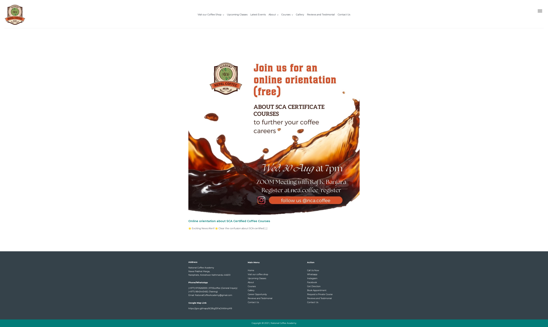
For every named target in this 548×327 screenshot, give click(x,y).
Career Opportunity (257, 294)
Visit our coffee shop (258, 274)
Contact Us (253, 302)
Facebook (312, 282)
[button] (540, 11)
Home (251, 270)
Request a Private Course (320, 294)
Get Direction (314, 286)
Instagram (312, 278)
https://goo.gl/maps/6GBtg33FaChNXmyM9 (210, 308)
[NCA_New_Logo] (15, 5)
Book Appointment (316, 290)
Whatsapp (312, 274)
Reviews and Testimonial (260, 298)
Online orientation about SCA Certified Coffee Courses (229, 221)
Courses (252, 286)
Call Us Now (313, 270)
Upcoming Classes (257, 278)
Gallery (251, 290)
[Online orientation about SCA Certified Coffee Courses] (274, 129)
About (251, 282)
